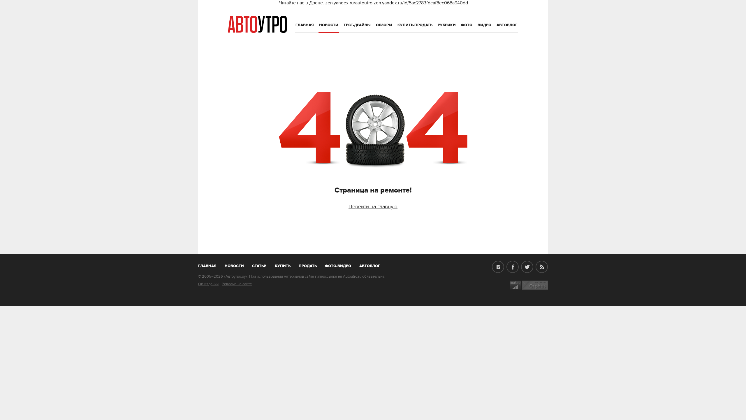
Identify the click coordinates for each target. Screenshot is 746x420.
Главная (304, 25)
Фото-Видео (338, 266)
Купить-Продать (414, 25)
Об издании (208, 284)
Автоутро (210, 265)
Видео (484, 25)
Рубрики (447, 25)
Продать (308, 266)
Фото (466, 25)
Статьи (259, 266)
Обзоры (384, 25)
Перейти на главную (373, 207)
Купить (283, 266)
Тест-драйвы (357, 25)
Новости (328, 25)
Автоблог (507, 25)
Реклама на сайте (237, 284)
